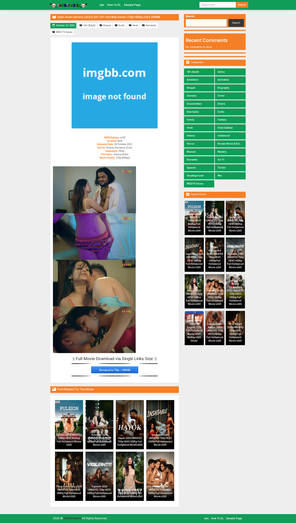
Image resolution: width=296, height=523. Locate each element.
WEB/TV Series (195, 183)
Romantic (192, 159)
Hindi (190, 127)
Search (190, 16)
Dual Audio (193, 111)
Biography (223, 87)
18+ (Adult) (193, 71)
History (191, 135)
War (220, 175)
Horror (191, 143)
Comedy (191, 95)
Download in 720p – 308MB (114, 370)
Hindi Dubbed (225, 127)
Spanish (191, 167)
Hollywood (224, 135)
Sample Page (132, 5)
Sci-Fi (221, 159)
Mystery (222, 151)
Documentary (194, 103)
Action (221, 71)
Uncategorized (195, 175)
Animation (223, 79)
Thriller (222, 167)
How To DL (114, 5)
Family (190, 119)
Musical (191, 151)
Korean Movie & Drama (230, 143)
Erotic (221, 111)
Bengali (191, 87)
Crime (221, 95)
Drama (221, 103)
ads (102, 5)
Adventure (192, 79)
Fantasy (222, 119)
